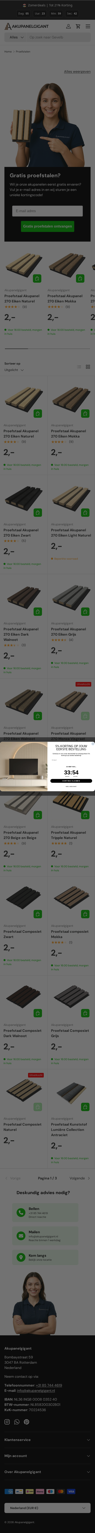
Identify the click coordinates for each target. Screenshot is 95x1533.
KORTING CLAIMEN (71, 780)
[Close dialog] (93, 744)
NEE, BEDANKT (71, 786)
